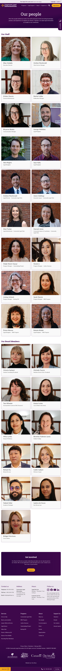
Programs (23, 5)
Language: (53, 1)
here (40, 1)
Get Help (57, 669)
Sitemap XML (37, 646)
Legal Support (31, 5)
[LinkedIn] (58, 590)
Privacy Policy (24, 646)
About (37, 5)
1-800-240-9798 (10, 592)
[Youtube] (55, 590)
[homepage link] (9, 5)
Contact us (31, 570)
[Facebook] (51, 590)
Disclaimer (30, 646)
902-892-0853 (10, 589)
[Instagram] (48, 590)
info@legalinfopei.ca (9, 595)
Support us (43, 5)
